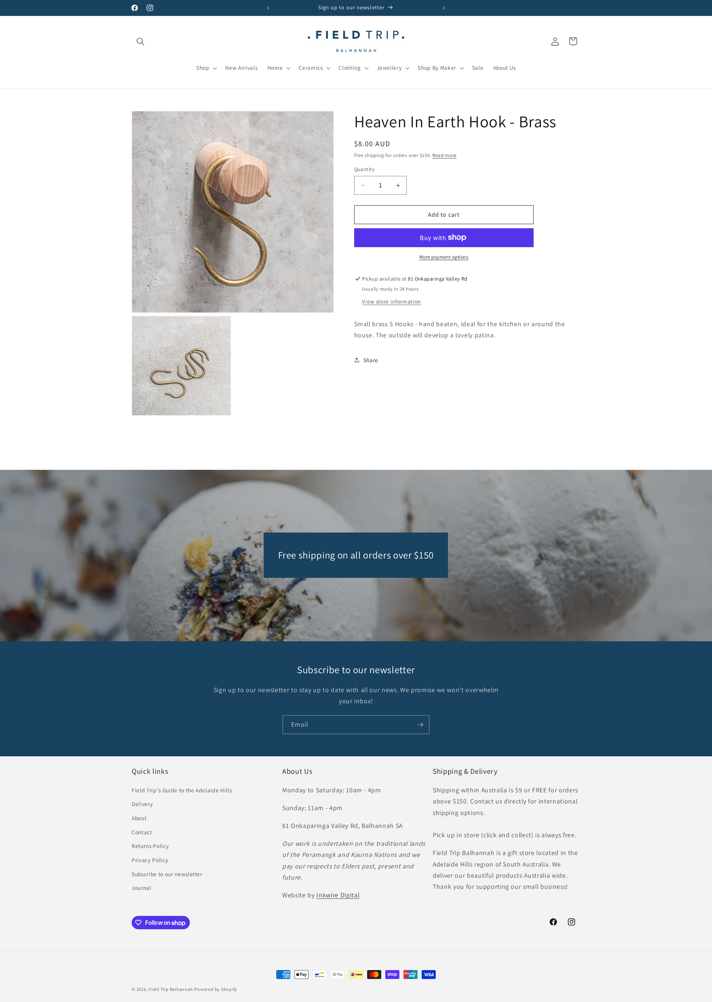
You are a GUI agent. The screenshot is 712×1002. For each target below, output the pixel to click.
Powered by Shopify (215, 989)
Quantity (364, 169)
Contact (142, 832)
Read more (444, 155)
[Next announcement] (444, 8)
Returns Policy (150, 845)
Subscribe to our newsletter (167, 874)
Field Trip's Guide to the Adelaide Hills (182, 790)
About (139, 818)
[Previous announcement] (268, 8)
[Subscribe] (420, 724)
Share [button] (370, 360)
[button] (140, 41)
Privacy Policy (150, 860)
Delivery (142, 804)
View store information (391, 301)
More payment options (443, 257)
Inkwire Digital (337, 895)
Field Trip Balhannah (171, 989)
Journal (141, 887)
